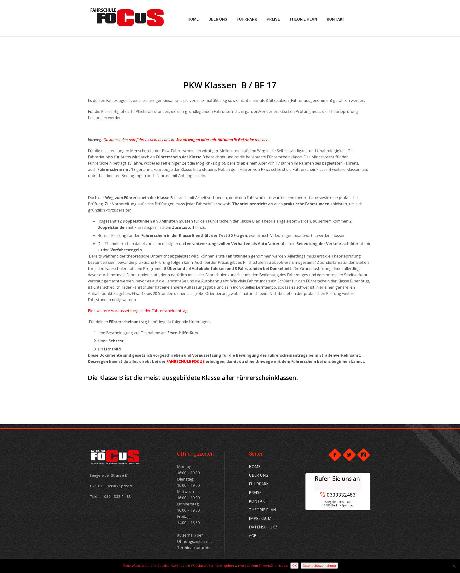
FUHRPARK (259, 484)
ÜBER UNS (258, 475)
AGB (253, 535)
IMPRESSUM (260, 518)
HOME (254, 466)
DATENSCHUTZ (263, 527)
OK (294, 565)
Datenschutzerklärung (319, 565)
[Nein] (454, 566)
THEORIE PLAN (262, 509)
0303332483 (341, 495)
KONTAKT (258, 501)
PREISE (255, 492)
